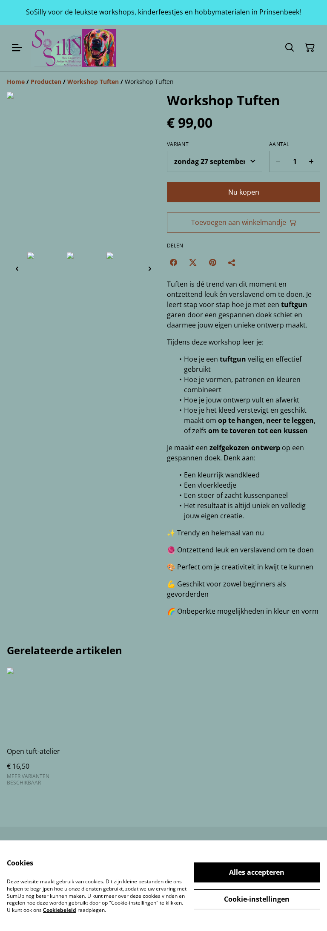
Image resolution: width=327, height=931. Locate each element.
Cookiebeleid (59, 910)
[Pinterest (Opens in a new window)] (212, 262)
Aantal (279, 144)
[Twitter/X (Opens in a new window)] (192, 262)
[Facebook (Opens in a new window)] (173, 262)
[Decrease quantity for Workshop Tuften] (278, 161)
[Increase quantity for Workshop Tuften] (311, 161)
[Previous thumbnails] (17, 268)
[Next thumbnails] (150, 268)
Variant (178, 144)
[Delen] (232, 262)
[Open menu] (17, 47)
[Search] (289, 47)
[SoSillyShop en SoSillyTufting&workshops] (73, 48)
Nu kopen (243, 192)
